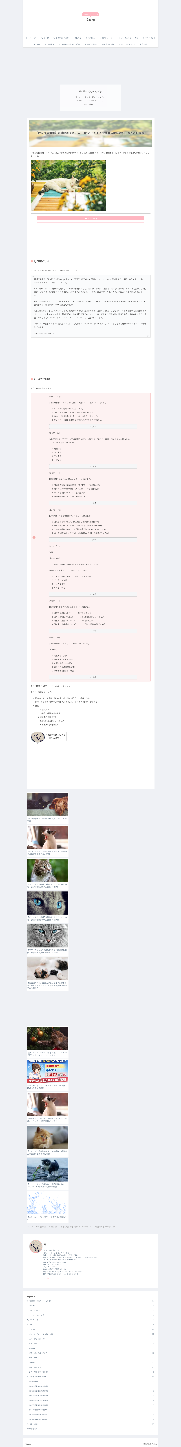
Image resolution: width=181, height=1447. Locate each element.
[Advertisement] (90, 64)
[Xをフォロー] (44, 1278)
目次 (90, 218)
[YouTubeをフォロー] (48, 1278)
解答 (94, 426)
